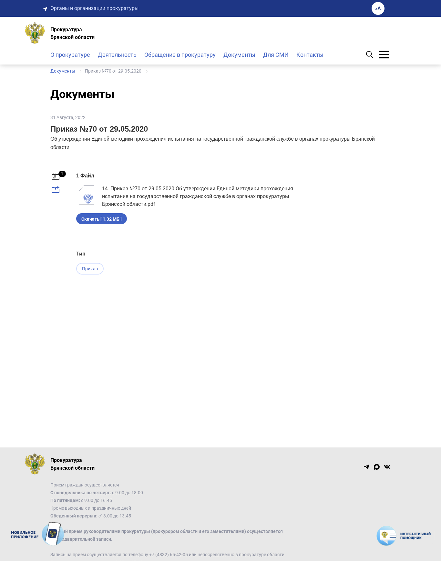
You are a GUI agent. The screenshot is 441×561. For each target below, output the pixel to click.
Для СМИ (276, 54)
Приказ (90, 268)
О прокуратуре (70, 54)
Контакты (309, 54)
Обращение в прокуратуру (180, 54)
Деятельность (117, 54)
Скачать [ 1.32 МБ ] (101, 219)
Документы (239, 54)
